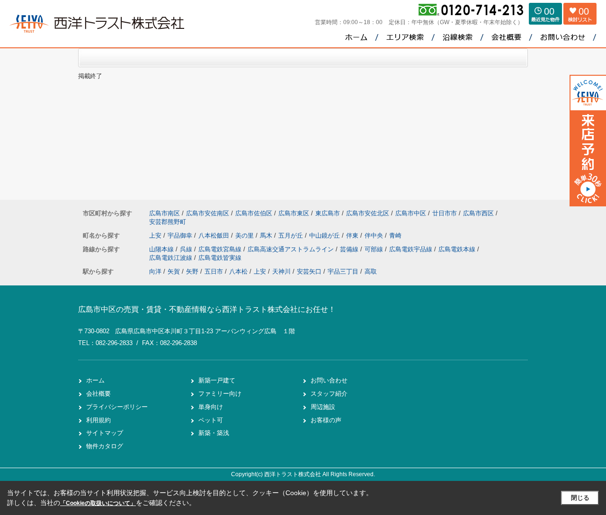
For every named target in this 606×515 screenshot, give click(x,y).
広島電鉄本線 (457, 249)
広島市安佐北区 (367, 213)
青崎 (395, 235)
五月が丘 (291, 235)
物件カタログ (104, 446)
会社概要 (98, 393)
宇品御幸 (181, 235)
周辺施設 (323, 406)
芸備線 (350, 249)
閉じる (580, 497)
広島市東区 (293, 213)
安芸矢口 (309, 271)
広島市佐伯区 (253, 213)
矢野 (192, 271)
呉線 (187, 249)
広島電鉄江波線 (171, 257)
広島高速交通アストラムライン (292, 249)
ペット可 (210, 420)
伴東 (353, 235)
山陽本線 (162, 249)
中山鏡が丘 (325, 235)
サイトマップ (104, 432)
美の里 (245, 235)
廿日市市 (444, 213)
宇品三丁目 (343, 271)
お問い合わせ (329, 380)
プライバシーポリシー (117, 406)
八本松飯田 (214, 235)
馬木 (267, 235)
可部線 (375, 249)
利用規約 (98, 420)
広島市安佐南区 (207, 213)
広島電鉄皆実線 (219, 257)
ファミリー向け (219, 393)
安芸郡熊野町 (167, 221)
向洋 (155, 271)
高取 (371, 271)
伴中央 (375, 235)
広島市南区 (164, 213)
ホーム (95, 380)
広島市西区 (478, 213)
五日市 (214, 271)
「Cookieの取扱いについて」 (98, 503)
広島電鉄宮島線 (220, 249)
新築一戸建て (216, 380)
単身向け (210, 406)
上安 (156, 235)
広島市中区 (410, 213)
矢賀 (174, 271)
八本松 (238, 271)
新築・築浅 (213, 432)
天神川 (281, 271)
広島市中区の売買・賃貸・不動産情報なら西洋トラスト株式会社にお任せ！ (207, 309)
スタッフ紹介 (329, 393)
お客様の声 (326, 420)
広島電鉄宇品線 (411, 249)
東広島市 (327, 213)
